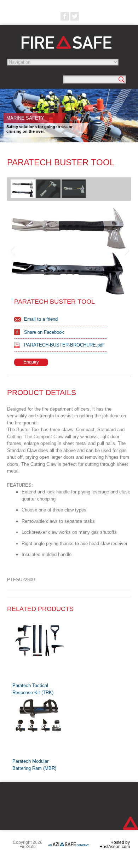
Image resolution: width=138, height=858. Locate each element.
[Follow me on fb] (65, 16)
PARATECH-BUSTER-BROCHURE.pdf (64, 345)
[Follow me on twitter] (74, 16)
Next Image (126, 250)
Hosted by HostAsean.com (114, 844)
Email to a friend (41, 319)
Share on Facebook (44, 332)
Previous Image (12, 250)
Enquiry (31, 362)
